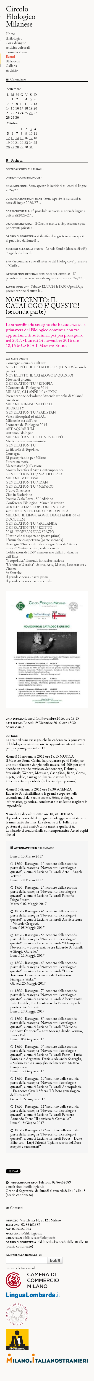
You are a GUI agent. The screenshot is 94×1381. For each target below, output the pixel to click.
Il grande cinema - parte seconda (29, 581)
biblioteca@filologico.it (39, 1237)
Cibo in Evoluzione (19, 494)
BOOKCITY (15, 408)
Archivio (12, 70)
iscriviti (55, 1260)
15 (22, 138)
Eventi (10, 56)
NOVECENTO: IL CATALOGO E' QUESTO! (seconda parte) (46, 369)
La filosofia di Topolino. (22, 449)
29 (22, 147)
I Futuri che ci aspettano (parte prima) (33, 535)
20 (12, 142)
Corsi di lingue (16, 42)
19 (8, 142)
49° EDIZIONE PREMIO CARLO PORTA (37, 511)
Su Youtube (14, 572)
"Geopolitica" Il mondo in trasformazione (35, 560)
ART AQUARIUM (20, 428)
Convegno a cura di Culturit (26, 363)
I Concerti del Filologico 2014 (27, 387)
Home (10, 33)
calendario (46, 848)
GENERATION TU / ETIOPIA (29, 383)
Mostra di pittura (18, 379)
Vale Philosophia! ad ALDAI (26, 416)
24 (31, 142)
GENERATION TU (21, 445)
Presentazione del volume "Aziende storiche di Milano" (44, 395)
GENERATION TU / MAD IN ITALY (34, 474)
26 (31, 113)
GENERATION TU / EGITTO (29, 527)
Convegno (13, 453)
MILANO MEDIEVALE (23, 478)
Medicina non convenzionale (26, 441)
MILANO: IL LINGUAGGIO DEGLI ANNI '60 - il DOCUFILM (43, 517)
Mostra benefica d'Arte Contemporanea (35, 469)
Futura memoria (17, 461)
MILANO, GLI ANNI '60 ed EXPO (31, 391)
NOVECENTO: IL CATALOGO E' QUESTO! (39, 375)
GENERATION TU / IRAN (27, 482)
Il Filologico (14, 38)
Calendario (18, 79)
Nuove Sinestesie (18, 490)
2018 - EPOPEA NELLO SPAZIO (30, 531)
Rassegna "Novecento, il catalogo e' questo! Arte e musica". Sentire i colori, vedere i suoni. (42, 546)
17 (31, 138)
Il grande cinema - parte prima (27, 576)
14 (17, 138)
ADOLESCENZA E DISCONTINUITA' (35, 507)
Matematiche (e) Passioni (24, 465)
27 (12, 147)
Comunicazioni (16, 52)
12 (31, 104)
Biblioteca (13, 61)
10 (31, 133)
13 (12, 138)
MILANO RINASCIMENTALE (29, 404)
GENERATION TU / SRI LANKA (31, 523)
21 (17, 142)
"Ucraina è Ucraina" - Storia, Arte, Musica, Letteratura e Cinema (46, 566)
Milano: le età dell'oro (21, 420)
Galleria (11, 65)
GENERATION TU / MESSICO (30, 486)
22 (22, 142)
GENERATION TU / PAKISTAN (31, 412)
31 (31, 147)
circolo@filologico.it (30, 1186)
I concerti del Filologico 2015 (26, 424)
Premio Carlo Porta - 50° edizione (29, 498)
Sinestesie (12, 400)
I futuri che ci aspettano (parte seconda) (34, 539)
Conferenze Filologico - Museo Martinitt (35, 502)
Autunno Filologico (19, 432)
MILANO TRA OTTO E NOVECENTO (36, 437)
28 (17, 147)
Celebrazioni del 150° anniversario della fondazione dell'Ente (42, 554)
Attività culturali (18, 47)
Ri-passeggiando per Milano (26, 457)
